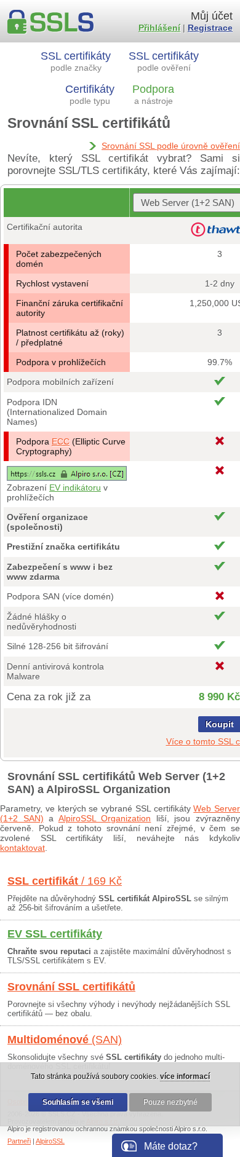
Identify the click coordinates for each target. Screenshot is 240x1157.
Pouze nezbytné (170, 1102)
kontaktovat (22, 848)
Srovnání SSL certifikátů (71, 987)
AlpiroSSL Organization (104, 818)
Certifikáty (89, 94)
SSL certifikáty (76, 61)
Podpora (153, 94)
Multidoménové (64, 1039)
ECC (61, 441)
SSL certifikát (64, 881)
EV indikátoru (75, 487)
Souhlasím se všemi (77, 1102)
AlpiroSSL (50, 1141)
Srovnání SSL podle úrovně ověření (171, 146)
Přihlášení (159, 28)
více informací (185, 1076)
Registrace (210, 28)
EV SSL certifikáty (54, 934)
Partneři (19, 1141)
